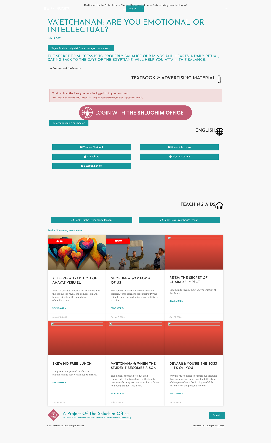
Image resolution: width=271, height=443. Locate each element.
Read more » (59, 308)
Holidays (154, 9)
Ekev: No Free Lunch (72, 363)
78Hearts (220, 426)
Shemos (179, 9)
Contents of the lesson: (67, 68)
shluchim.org (125, 418)
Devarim (217, 9)
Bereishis (167, 9)
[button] (135, 68)
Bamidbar (204, 9)
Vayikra (191, 9)
